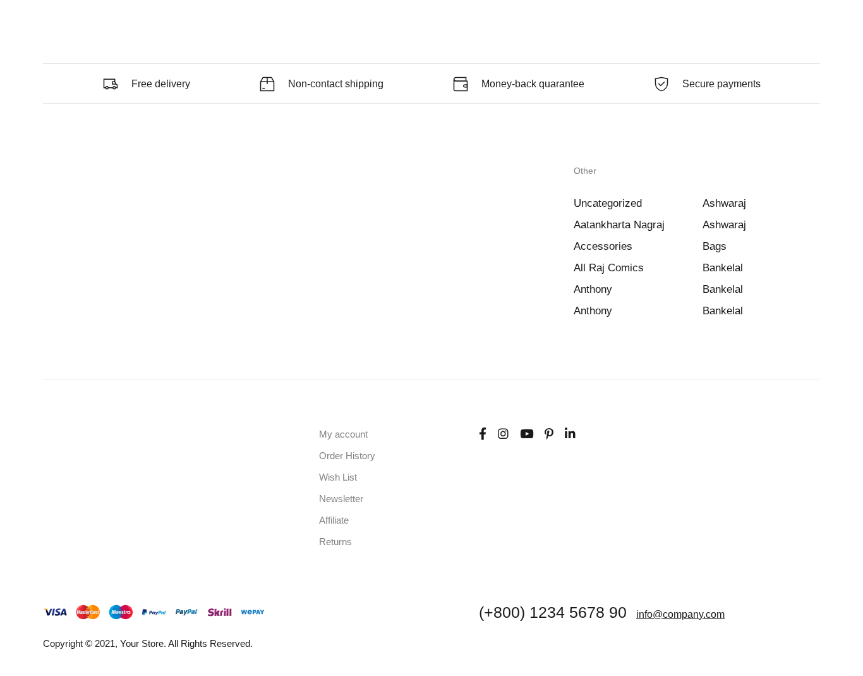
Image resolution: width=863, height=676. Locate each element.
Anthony (593, 289)
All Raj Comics (609, 268)
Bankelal (723, 268)
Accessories (603, 246)
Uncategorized (608, 203)
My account (343, 434)
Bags (715, 246)
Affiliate (334, 520)
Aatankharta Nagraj (619, 225)
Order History (347, 455)
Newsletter (341, 498)
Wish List (338, 477)
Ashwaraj (724, 203)
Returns (335, 541)
